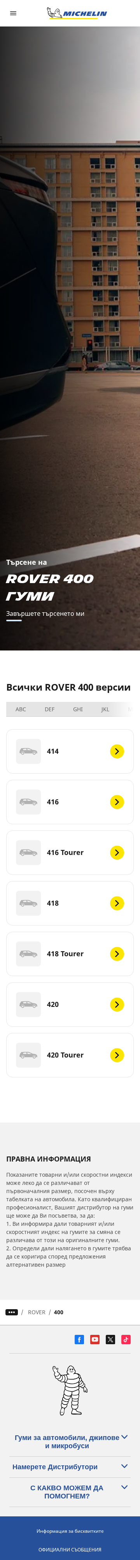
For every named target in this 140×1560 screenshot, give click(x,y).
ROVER (37, 1312)
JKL (105, 709)
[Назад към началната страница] (77, 13)
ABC (21, 709)
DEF (49, 709)
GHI (78, 709)
